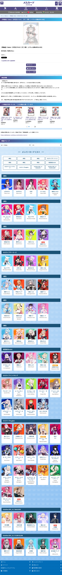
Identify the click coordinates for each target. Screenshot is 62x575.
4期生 (24, 162)
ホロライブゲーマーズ (52, 158)
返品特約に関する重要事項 (8, 60)
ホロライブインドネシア (10, 167)
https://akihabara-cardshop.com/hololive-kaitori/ (14, 135)
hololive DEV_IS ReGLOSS (38, 167)
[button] (1, 3)
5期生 (38, 162)
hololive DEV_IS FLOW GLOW (52, 167)
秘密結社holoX (52, 162)
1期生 (24, 158)
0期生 (9, 158)
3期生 (9, 162)
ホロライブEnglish (24, 167)
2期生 (38, 158)
